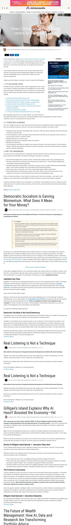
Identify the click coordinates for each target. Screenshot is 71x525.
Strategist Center (12, 417)
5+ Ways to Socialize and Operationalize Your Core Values (23, 111)
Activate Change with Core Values (16, 109)
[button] (7, 55)
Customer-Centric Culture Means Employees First (20, 104)
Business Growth (36, 12)
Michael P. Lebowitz (21, 417)
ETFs (43, 12)
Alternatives (55, 12)
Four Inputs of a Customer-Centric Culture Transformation (23, 100)
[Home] (35, 8)
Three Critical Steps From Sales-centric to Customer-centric (41, 49)
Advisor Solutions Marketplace (14, 49)
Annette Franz (24, 49)
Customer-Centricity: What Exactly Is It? (17, 98)
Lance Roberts (16, 209)
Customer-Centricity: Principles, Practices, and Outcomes (22, 102)
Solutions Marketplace (20, 12)
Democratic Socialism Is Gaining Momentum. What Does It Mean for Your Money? (38, 209)
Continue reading (8, 336)
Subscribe (61, 12)
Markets (12, 12)
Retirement (47, 12)
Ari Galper (18, 347)
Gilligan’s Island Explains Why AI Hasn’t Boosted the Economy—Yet (41, 417)
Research (29, 12)
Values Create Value (14, 189)
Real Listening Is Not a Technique (28, 347)
